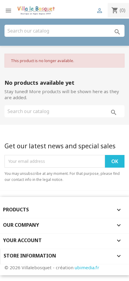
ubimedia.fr (87, 267)
